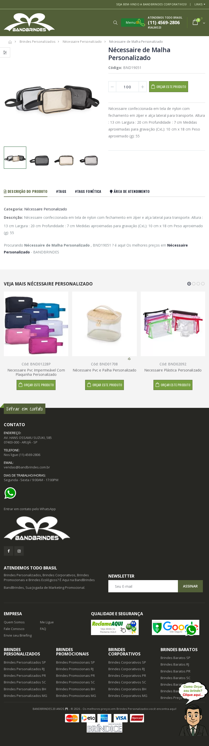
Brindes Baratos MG (176, 691)
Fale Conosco (14, 628)
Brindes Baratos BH (176, 684)
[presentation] (10, 95)
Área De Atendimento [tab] (131, 191)
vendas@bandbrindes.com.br (27, 467)
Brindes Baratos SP (175, 657)
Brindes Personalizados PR (25, 675)
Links (198, 4)
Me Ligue (47, 622)
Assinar (190, 586)
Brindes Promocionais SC (75, 682)
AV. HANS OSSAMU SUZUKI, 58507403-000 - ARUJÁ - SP (28, 439)
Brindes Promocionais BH (75, 689)
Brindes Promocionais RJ (75, 669)
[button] (115, 22)
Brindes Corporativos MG (127, 695)
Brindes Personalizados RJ (24, 669)
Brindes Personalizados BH (25, 689)
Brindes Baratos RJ (175, 664)
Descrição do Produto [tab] (27, 191)
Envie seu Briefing (18, 635)
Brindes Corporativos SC (127, 682)
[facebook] (8, 551)
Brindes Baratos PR (175, 671)
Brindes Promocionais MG (76, 695)
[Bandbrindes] (104, 528)
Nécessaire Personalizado (45, 209)
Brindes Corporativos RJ (126, 669)
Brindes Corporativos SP (127, 662)
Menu (131, 22)
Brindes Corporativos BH (127, 689)
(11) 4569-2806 (29, 454)
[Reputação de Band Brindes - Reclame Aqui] (117, 627)
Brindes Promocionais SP (75, 662)
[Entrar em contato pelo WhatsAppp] (11, 493)
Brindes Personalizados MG (25, 695)
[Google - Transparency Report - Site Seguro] (178, 627)
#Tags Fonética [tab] (88, 191)
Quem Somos (14, 622)
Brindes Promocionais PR (75, 675)
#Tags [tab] (61, 191)
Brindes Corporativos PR (127, 675)
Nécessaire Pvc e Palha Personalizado (105, 370)
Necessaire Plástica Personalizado (173, 370)
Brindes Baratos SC (175, 678)
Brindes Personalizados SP (25, 662)
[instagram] (19, 551)
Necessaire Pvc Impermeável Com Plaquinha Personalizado (36, 372)
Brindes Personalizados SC (25, 682)
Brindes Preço (171, 697)
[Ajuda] (193, 708)
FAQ (43, 628)
